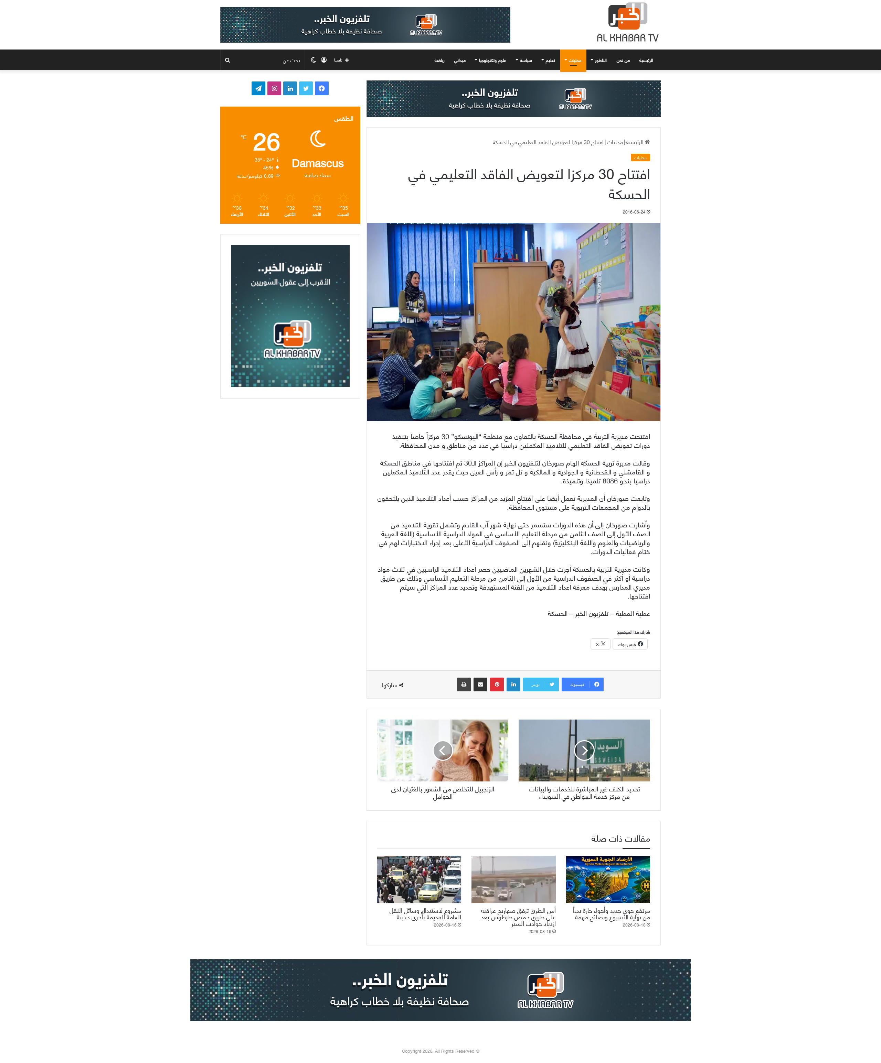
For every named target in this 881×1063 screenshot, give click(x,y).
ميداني (460, 60)
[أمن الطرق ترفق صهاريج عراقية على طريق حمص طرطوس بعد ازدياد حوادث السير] (513, 879)
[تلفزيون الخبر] (626, 22)
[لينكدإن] (513, 684)
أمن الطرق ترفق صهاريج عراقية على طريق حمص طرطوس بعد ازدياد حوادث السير (518, 916)
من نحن (623, 60)
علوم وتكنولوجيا (492, 60)
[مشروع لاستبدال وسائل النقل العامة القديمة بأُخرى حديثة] (419, 879)
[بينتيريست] (497, 684)
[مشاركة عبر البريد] (480, 684)
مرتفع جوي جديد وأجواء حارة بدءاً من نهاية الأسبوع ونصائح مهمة (611, 913)
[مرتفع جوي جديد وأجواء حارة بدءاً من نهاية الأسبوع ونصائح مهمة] (608, 879)
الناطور (601, 60)
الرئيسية (647, 60)
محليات (575, 60)
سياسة (526, 60)
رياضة (440, 60)
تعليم (550, 60)
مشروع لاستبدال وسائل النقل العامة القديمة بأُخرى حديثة (425, 913)
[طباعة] (464, 684)
